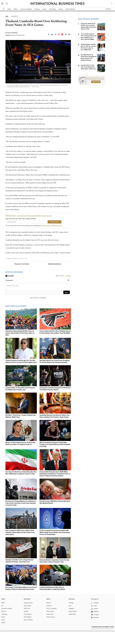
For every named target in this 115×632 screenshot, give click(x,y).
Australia (71, 602)
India (70, 605)
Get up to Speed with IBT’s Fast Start (94, 77)
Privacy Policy (58, 225)
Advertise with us (50, 617)
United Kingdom (73, 611)
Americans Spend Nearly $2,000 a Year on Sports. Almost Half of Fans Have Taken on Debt (20, 333)
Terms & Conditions (51, 608)
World (9, 9)
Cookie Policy (49, 614)
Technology (52, 9)
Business (37, 9)
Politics (16, 9)
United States (72, 614)
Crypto (44, 9)
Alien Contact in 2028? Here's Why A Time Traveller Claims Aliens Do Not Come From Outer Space (19, 532)
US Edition (108, 9)
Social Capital (27, 605)
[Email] (65, 34)
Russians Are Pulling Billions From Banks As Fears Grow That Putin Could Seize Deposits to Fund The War (20, 503)
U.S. (4, 9)
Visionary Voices (28, 602)
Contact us (49, 605)
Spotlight (26, 611)
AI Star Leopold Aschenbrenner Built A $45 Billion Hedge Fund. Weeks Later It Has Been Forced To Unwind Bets (55, 532)
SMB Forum (27, 608)
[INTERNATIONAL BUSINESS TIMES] (57, 3)
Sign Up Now (95, 81)
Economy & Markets (26, 9)
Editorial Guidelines (54, 264)
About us (48, 602)
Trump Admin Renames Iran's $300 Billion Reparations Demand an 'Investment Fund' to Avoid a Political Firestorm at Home (55, 474)
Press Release (27, 614)
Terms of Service (47, 225)
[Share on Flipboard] (59, 34)
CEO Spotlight (27, 617)
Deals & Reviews (70, 9)
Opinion (60, 9)
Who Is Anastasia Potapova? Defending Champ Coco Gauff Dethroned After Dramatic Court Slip (55, 444)
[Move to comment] (69, 34)
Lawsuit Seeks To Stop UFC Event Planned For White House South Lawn (88, 66)
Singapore (71, 608)
